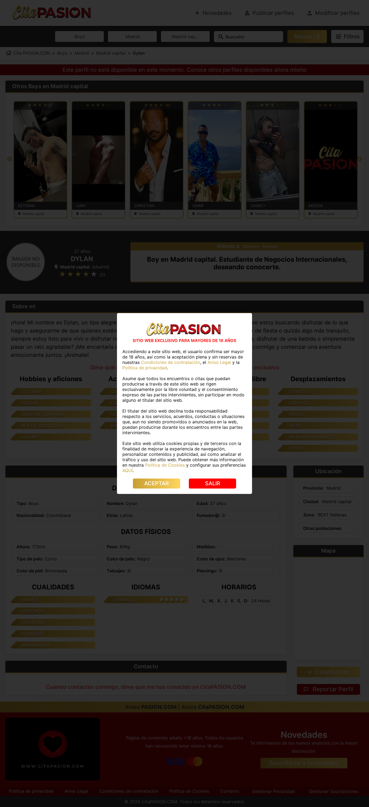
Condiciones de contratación (170, 362)
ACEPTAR (156, 483)
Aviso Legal (219, 362)
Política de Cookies (165, 465)
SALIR (212, 483)
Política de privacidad (144, 367)
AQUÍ (127, 470)
